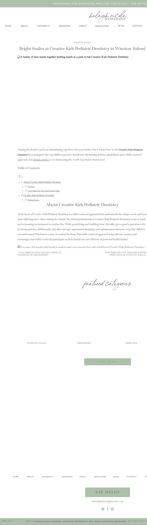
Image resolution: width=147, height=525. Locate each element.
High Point (107, 521)
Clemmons (56, 521)
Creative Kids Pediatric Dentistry (38, 195)
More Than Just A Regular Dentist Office (44, 191)
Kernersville (81, 521)
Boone (98, 521)
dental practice (41, 160)
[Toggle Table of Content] (20, 177)
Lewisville (68, 521)
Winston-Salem (82, 43)
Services (31, 187)
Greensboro (120, 521)
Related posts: (33, 200)
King (91, 521)
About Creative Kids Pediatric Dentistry (42, 182)
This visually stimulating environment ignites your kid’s (71, 352)
